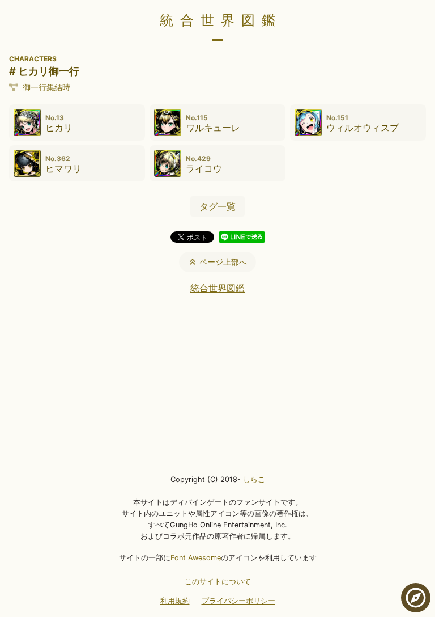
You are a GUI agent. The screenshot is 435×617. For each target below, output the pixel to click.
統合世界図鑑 (221, 20)
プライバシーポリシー (238, 601)
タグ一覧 (217, 206)
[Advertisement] (217, 383)
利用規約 (175, 601)
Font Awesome (195, 557)
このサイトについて (218, 581)
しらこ (254, 479)
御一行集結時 (46, 87)
